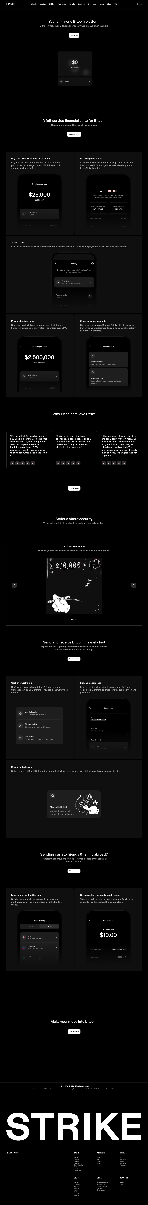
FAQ (115, 4)
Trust (121, 1184)
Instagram (123, 1159)
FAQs (98, 1159)
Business (81, 4)
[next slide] (133, 585)
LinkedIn (123, 1163)
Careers (99, 1161)
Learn (102, 4)
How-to (76, 1195)
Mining (76, 1190)
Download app (74, 488)
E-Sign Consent (102, 1186)
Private (72, 4)
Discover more (74, 659)
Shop (98, 1163)
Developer (92, 4)
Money (76, 1186)
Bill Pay (52, 4)
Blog (109, 4)
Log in (139, 4)
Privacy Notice (101, 1184)
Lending (43, 4)
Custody (76, 1194)
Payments (62, 4)
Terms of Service (102, 1182)
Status (122, 1182)
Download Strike (74, 134)
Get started (74, 35)
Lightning (77, 1184)
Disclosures (101, 1190)
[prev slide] (14, 585)
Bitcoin (34, 4)
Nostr (122, 1161)
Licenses (100, 1188)
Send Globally (78, 1165)
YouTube (123, 1165)
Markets (76, 1188)
